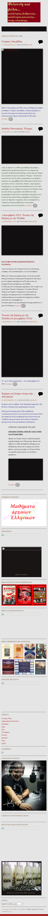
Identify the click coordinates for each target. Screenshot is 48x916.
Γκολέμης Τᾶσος (7, 718)
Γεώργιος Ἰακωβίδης (12, 41)
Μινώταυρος (32, 221)
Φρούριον (5, 738)
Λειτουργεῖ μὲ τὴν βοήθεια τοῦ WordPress (14, 909)
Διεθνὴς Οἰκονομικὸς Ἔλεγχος (17, 128)
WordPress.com (6, 911)
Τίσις (3, 729)
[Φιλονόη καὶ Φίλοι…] (24, 23)
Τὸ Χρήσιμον (6, 732)
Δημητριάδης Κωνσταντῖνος (10, 721)
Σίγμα (27, 132)
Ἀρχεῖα (4, 904)
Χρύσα (4, 743)
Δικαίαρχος (5, 724)
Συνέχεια (6, 119)
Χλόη (30, 45)
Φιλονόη (32, 400)
